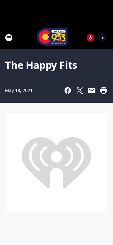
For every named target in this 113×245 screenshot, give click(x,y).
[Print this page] (103, 90)
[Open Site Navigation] (9, 37)
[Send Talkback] (90, 37)
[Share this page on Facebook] (67, 90)
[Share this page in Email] (91, 90)
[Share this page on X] (79, 90)
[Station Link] (52, 37)
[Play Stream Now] (102, 37)
